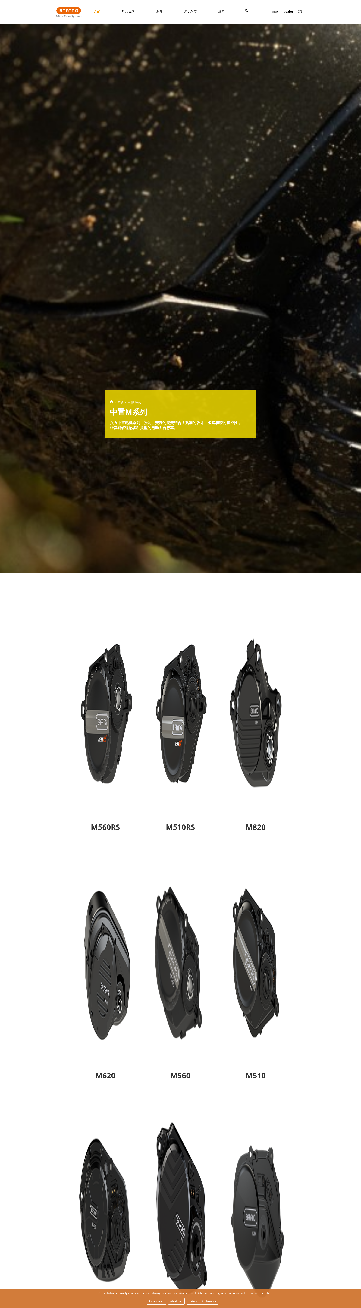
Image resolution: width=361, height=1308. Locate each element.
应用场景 (128, 11)
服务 (159, 11)
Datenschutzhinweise (202, 1301)
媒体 (221, 11)
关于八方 (190, 11)
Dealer (288, 11)
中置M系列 (134, 402)
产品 (97, 11)
